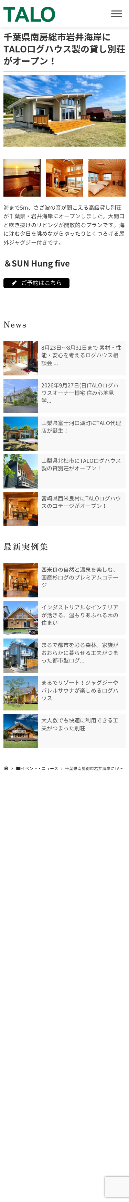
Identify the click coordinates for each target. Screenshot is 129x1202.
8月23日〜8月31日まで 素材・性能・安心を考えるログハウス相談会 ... (81, 355)
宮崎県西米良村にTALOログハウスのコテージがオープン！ (81, 502)
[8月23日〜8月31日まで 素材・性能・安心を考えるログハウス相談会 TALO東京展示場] (20, 358)
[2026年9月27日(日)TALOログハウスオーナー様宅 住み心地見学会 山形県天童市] (20, 396)
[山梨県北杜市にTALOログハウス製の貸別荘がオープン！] (20, 471)
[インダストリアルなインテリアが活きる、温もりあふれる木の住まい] (20, 618)
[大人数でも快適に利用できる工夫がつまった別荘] (20, 731)
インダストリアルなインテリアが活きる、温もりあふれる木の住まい (79, 615)
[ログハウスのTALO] (29, 14)
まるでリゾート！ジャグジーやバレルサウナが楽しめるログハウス (79, 690)
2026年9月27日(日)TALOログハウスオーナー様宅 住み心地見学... (80, 393)
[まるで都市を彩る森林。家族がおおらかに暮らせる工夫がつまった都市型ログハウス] (20, 656)
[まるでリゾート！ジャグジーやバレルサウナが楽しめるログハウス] (20, 693)
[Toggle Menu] (116, 13)
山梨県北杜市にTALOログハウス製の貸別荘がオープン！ (81, 464)
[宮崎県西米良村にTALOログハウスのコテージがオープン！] (20, 509)
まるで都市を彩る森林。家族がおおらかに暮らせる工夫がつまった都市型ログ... (79, 653)
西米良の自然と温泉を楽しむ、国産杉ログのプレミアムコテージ (79, 577)
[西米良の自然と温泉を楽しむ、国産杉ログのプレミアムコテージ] (20, 580)
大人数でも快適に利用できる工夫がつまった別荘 (79, 724)
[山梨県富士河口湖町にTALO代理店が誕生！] (20, 434)
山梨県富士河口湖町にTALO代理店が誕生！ (81, 427)
